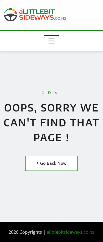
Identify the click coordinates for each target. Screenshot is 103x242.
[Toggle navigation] (51, 40)
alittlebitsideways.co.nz (70, 232)
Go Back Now (53, 163)
